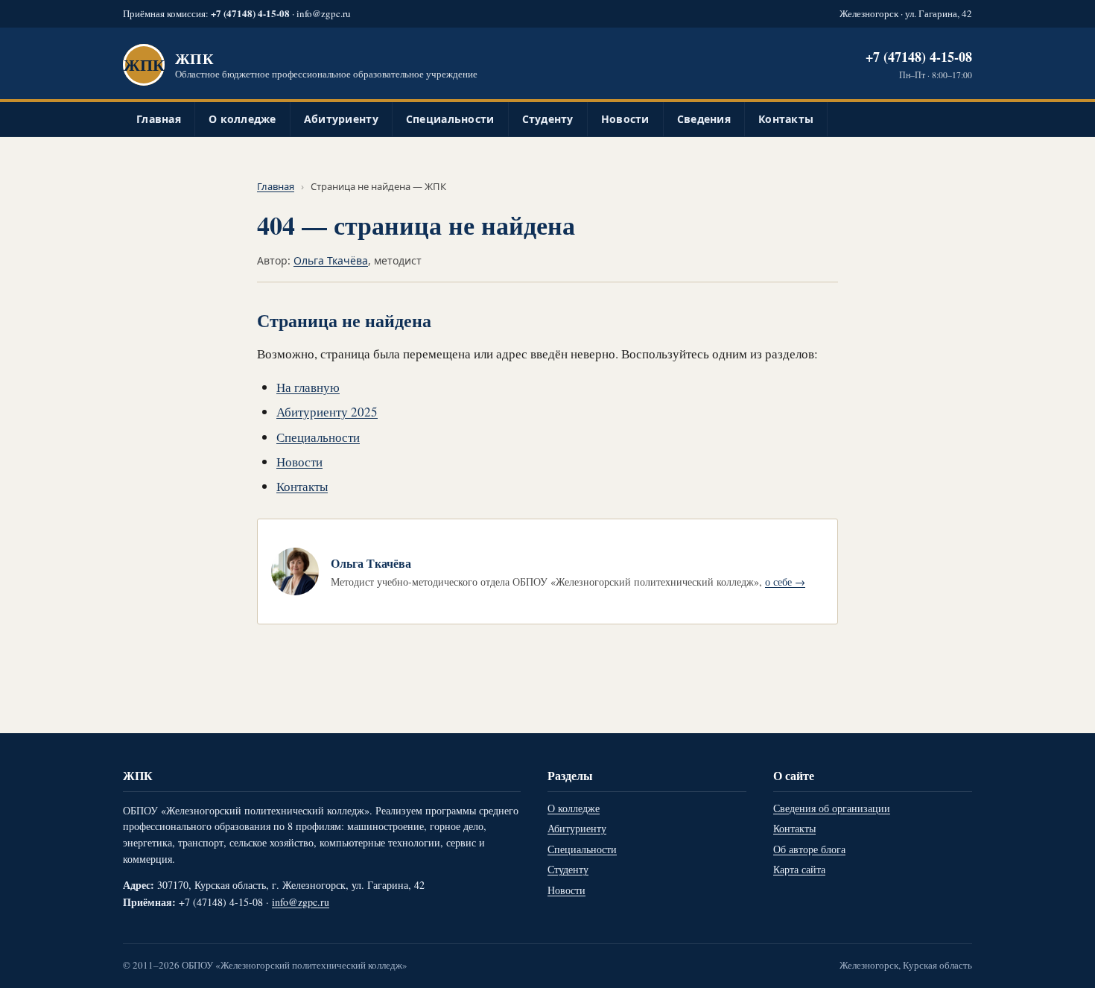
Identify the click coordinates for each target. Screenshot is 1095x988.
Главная (158, 119)
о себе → (785, 581)
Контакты (785, 119)
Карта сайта (799, 869)
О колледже (242, 119)
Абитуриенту (341, 119)
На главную (308, 387)
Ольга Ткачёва (330, 260)
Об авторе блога (809, 849)
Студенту (548, 119)
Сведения (704, 119)
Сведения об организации (831, 808)
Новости (625, 119)
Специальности (450, 119)
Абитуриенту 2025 (327, 411)
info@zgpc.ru (323, 13)
